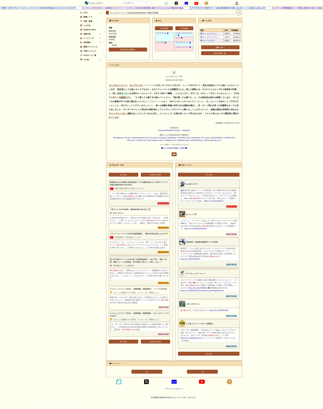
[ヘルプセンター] (206, 3)
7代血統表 (184, 28)
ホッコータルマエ (210, 33)
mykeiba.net (229, 137)
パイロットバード (182, 47)
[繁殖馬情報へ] (167, 33)
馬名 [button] (202, 30)
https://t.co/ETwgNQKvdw (213, 290)
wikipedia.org (182, 140)
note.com (131, 140)
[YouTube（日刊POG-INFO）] (196, 3)
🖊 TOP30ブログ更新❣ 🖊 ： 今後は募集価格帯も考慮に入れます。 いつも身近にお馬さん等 (222, 8)
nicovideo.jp (118, 137)
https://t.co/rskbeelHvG (213, 201)
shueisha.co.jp (184, 137)
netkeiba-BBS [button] (155, 175)
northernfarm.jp (196, 140)
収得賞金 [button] (234, 30)
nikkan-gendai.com (212, 140)
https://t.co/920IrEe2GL (219, 310)
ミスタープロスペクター (183, 34)
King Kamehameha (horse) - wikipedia (174, 130)
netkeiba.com (170, 140)
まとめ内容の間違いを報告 (174, 148)
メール (177, 397)
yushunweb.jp (216, 137)
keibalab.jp (171, 137)
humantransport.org (139, 137)
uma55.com (141, 140)
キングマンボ (161, 33)
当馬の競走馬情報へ (128, 49)
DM (168, 397)
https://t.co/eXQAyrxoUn (190, 338)
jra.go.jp (162, 137)
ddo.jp (127, 137)
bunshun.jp (195, 137)
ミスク (177, 38)
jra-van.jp (153, 137)
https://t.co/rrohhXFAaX (197, 288)
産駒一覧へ (220, 47)
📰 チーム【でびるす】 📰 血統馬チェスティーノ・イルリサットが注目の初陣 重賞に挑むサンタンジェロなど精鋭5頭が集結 (127, 8)
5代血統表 (164, 28)
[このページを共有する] (238, 12)
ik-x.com (205, 137)
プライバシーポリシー (174, 389)
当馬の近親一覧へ (220, 53)
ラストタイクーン (182, 43)
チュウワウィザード (211, 37)
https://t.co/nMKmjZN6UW (195, 228)
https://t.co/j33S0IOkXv (190, 259)
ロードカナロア (209, 40)
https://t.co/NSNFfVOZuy (190, 290)
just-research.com (155, 140)
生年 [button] (226, 30)
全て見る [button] (123, 175)
